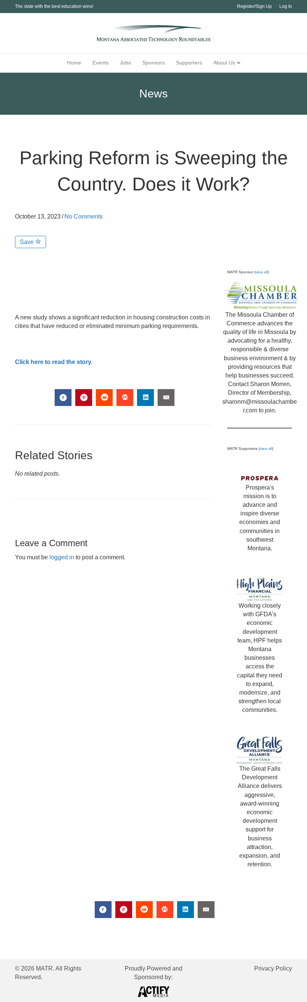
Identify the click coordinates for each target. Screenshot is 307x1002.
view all (261, 272)
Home (74, 63)
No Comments (83, 216)
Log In (285, 6)
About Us (224, 63)
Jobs (125, 63)
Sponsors (153, 63)
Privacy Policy (273, 968)
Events (100, 63)
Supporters (189, 63)
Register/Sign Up (254, 6)
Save (27, 242)
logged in (61, 557)
